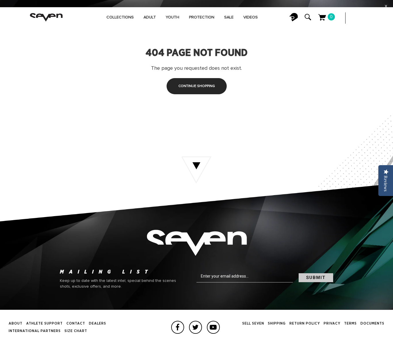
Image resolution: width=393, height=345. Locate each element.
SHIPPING (277, 323)
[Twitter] (195, 327)
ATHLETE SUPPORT (44, 323)
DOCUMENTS (372, 323)
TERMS (350, 323)
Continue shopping (196, 86)
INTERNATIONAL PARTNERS (35, 331)
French (367, 18)
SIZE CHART (75, 331)
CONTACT (75, 323)
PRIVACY (332, 323)
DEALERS (97, 323)
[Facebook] (177, 327)
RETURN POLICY (304, 323)
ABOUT (15, 323)
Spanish (378, 18)
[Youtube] (213, 327)
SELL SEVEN (253, 323)
